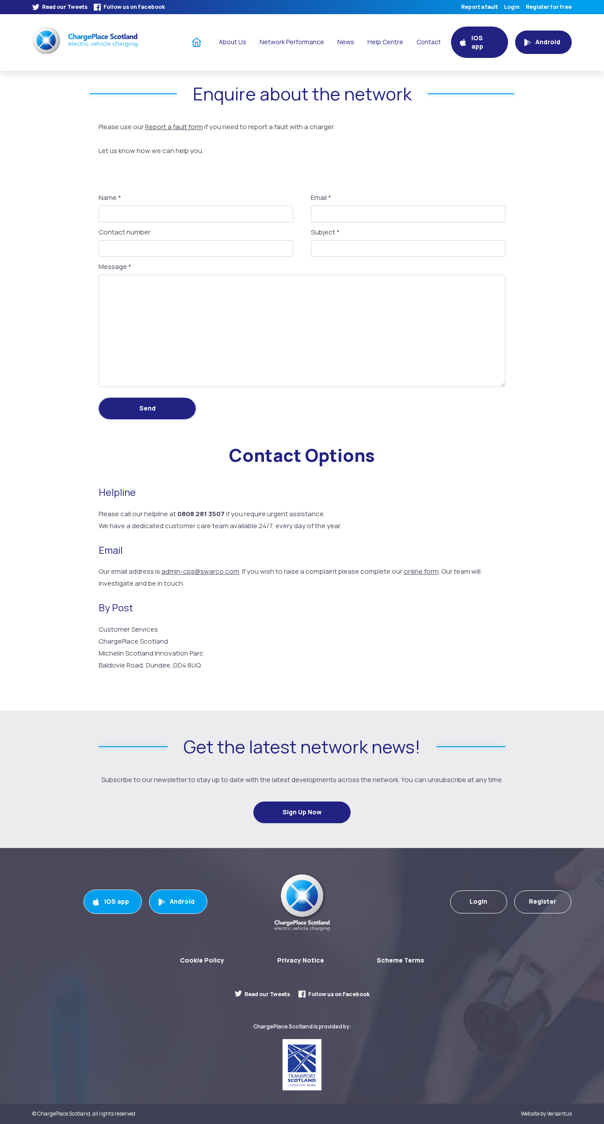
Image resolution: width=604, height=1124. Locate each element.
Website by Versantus (546, 1113)
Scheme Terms (400, 960)
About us (232, 42)
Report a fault (479, 7)
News (345, 42)
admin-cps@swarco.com (200, 571)
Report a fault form (174, 126)
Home (197, 42)
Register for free (549, 7)
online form (421, 571)
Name (110, 197)
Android (182, 901)
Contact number (124, 232)
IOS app (116, 901)
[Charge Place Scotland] (85, 40)
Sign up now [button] (302, 812)
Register (542, 901)
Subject (325, 232)
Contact (429, 42)
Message (115, 266)
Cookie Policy (202, 960)
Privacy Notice (300, 960)
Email (321, 197)
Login (512, 7)
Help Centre (385, 42)
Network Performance (292, 42)
